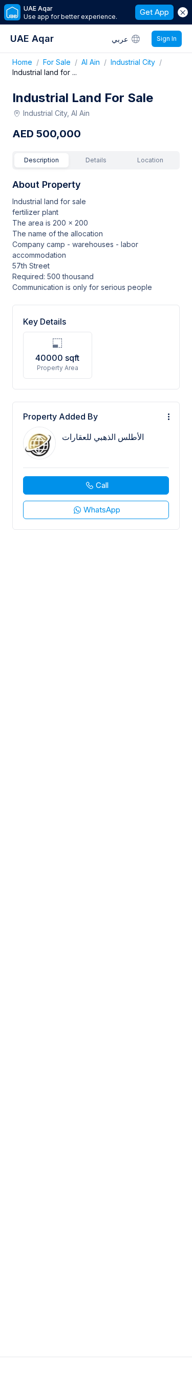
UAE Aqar (32, 38)
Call (102, 485)
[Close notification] (183, 12)
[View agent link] (96, 465)
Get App (154, 12)
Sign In (167, 38)
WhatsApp (101, 509)
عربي (120, 39)
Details (96, 160)
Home (27, 62)
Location (150, 160)
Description (41, 160)
